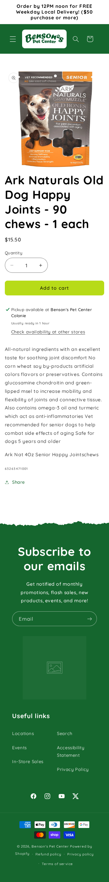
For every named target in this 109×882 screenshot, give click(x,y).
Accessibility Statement (70, 751)
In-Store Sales (28, 761)
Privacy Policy (73, 769)
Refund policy (48, 854)
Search (64, 733)
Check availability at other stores (48, 332)
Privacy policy (80, 854)
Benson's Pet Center (50, 846)
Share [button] (18, 482)
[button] (13, 39)
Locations (23, 733)
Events (19, 747)
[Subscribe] (90, 618)
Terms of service (57, 863)
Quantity (13, 252)
